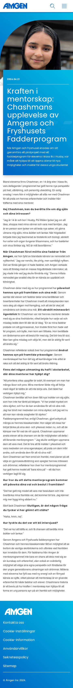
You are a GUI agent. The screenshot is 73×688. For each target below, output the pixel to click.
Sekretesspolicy (15, 657)
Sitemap (9, 666)
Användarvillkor (15, 648)
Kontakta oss (13, 622)
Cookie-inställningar (19, 631)
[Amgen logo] (15, 6)
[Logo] (36, 611)
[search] (52, 6)
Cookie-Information (19, 640)
